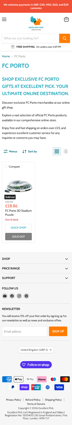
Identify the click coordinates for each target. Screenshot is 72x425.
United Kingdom (34, 349)
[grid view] (56, 151)
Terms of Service (36, 403)
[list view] (65, 151)
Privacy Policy (13, 399)
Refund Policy (33, 399)
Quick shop (18, 227)
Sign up (58, 331)
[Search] (64, 38)
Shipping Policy (53, 399)
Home (6, 56)
